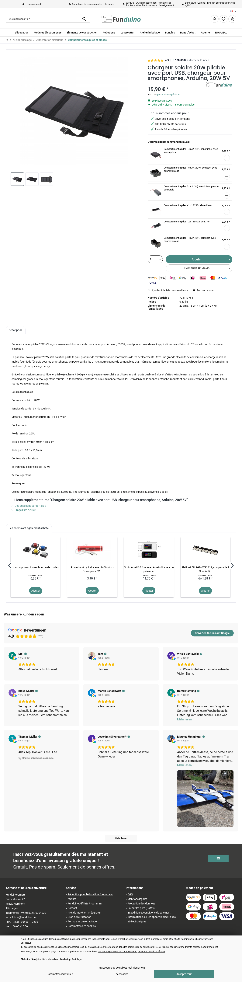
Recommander (205, 290)
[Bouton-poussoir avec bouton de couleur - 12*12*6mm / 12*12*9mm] (35, 550)
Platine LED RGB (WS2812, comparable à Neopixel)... (205, 569)
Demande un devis (196, 268)
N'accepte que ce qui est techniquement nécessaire (122, 971)
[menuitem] (232, 19)
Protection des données (141, 903)
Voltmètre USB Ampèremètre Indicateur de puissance (149, 569)
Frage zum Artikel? (25, 509)
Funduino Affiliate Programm (85, 903)
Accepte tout (184, 974)
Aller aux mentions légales (151, 951)
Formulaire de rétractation (83, 921)
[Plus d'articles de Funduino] (219, 88)
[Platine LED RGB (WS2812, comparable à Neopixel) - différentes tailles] (205, 550)
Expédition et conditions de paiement (149, 912)
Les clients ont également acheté (29, 528)
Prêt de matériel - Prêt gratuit (84, 912)
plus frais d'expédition (168, 94)
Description (15, 330)
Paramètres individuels (60, 974)
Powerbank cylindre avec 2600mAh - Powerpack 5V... (92, 569)
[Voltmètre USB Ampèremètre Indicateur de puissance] (149, 550)
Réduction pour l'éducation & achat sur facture (90, 896)
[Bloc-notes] (223, 19)
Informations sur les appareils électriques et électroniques (152, 919)
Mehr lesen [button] (184, 719)
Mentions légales (137, 898)
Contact (72, 908)
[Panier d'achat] (232, 19)
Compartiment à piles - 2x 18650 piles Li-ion (187, 221)
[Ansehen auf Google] (12, 656)
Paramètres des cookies (82, 926)
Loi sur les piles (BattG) (141, 908)
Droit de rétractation (79, 916)
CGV (130, 894)
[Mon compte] (215, 19)
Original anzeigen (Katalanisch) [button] (38, 758)
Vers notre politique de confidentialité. (117, 951)
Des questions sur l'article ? (30, 505)
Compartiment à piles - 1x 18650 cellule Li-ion (188, 205)
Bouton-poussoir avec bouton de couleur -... (35, 569)
